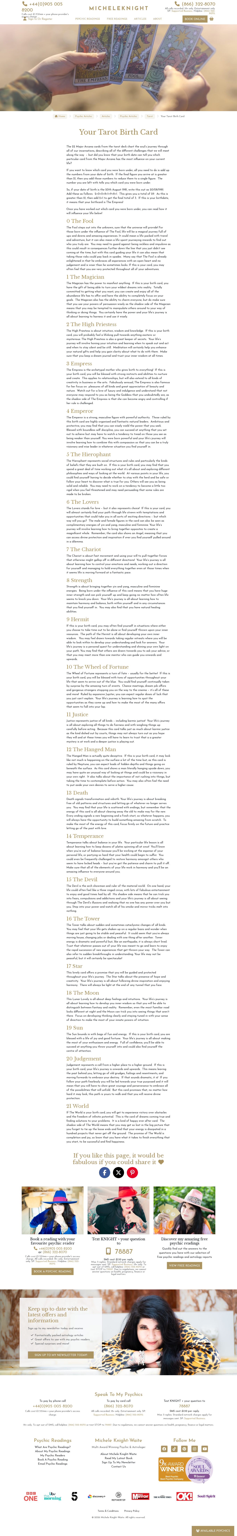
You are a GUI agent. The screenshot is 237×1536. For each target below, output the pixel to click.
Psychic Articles (83, 116)
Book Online (195, 19)
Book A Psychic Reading (52, 1271)
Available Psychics (215, 1531)
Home (61, 116)
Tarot (150, 116)
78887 (124, 1251)
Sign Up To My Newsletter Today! (61, 1355)
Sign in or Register (39, 19)
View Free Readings (184, 1265)
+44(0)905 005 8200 (55, 1249)
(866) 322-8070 (198, 4)
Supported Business (182, 11)
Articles (106, 116)
